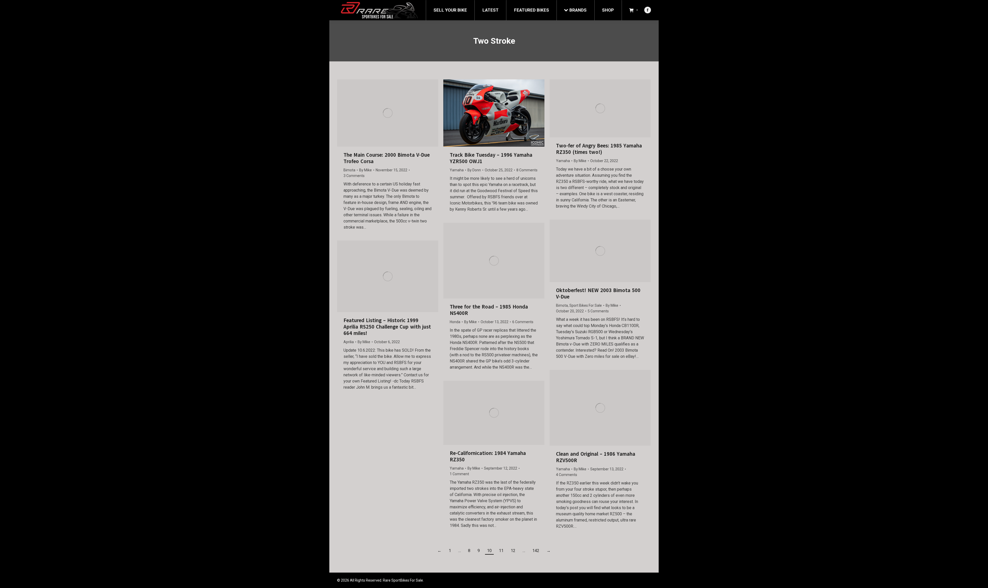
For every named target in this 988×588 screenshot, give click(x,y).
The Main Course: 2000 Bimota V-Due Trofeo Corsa (386, 158)
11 (501, 550)
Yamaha (457, 170)
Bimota (349, 170)
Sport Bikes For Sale (585, 305)
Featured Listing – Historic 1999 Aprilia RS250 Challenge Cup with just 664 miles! (387, 327)
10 (489, 550)
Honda (455, 322)
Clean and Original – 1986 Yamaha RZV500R (595, 457)
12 (513, 550)
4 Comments (566, 475)
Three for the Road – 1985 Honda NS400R (489, 310)
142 (535, 550)
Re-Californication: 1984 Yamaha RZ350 (488, 456)
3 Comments (354, 176)
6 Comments (522, 322)
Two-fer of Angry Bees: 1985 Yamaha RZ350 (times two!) (599, 149)
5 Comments (598, 311)
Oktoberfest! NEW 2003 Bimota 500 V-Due (598, 293)
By (365, 170)
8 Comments (526, 170)
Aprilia (348, 342)
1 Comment (459, 474)
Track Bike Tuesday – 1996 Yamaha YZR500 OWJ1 (491, 158)
